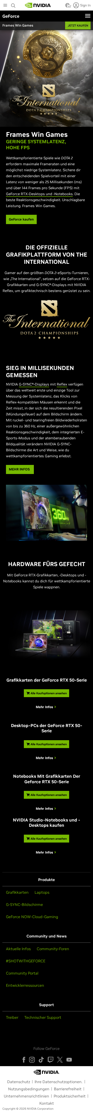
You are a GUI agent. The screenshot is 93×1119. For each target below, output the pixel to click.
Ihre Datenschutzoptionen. (59, 1081)
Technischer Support (42, 1017)
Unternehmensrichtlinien (26, 1096)
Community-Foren (53, 948)
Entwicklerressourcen (25, 985)
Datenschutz (18, 1081)
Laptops (42, 892)
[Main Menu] (5, 5)
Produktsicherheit (70, 1096)
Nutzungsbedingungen (28, 1088)
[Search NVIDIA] (13, 4)
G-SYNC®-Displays (34, 384)
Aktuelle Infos (18, 948)
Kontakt (46, 1103)
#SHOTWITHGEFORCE (25, 961)
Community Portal (22, 973)
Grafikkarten (17, 892)
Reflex (62, 384)
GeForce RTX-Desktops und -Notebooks (39, 194)
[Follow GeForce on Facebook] (24, 1060)
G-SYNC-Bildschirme (24, 904)
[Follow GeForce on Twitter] (60, 1060)
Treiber (12, 1017)
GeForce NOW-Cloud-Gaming (32, 916)
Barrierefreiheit (68, 1088)
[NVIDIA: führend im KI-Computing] (38, 5)
